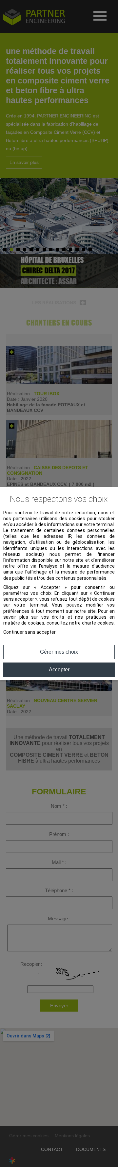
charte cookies (98, 623)
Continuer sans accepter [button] (29, 632)
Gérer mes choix (59, 652)
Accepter (59, 669)
